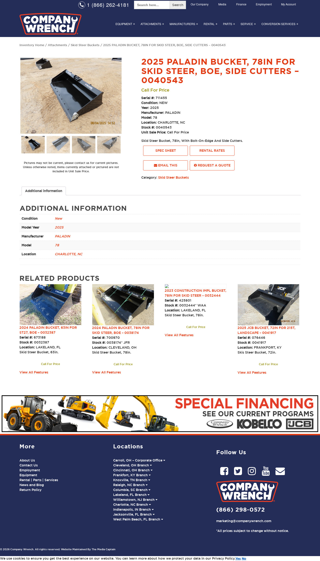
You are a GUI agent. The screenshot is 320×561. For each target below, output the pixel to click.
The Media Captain (103, 549)
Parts (229, 24)
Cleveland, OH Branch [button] (131, 465)
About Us (27, 460)
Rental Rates (212, 150)
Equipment (125, 24)
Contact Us (28, 465)
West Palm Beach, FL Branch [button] (137, 519)
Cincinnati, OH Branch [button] (132, 470)
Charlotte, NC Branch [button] (131, 504)
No (244, 558)
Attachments (152, 24)
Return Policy (30, 490)
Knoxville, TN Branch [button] (130, 480)
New (58, 218)
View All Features (33, 372)
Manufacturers (184, 24)
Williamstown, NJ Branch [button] (134, 500)
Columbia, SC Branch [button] (131, 490)
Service (248, 24)
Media (222, 4)
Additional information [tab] (43, 191)
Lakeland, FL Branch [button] (130, 495)
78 (57, 245)
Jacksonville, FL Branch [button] (133, 514)
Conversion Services (279, 24)
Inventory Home (31, 45)
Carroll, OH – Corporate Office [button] (138, 460)
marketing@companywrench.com (243, 521)
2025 (59, 227)
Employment (264, 4)
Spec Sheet (165, 150)
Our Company (199, 4)
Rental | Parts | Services (38, 480)
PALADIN (62, 236)
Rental (210, 24)
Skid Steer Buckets (85, 45)
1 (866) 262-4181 (107, 4)
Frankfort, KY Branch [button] (131, 475)
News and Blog (31, 485)
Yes (238, 558)
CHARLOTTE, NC (68, 254)
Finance (241, 4)
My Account (288, 4)
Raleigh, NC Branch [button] (129, 485)
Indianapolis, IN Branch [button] (132, 509)
